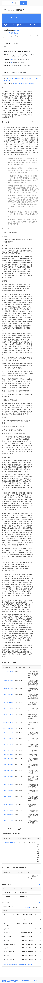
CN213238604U (8, 703)
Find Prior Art (23, 25)
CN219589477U (8, 728)
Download (27, 907)
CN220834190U (8, 722)
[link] (5, 915)
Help (14, 981)
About (4, 980)
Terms (35, 980)
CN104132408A (8, 715)
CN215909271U (8, 695)
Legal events (10, 78)
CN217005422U (8, 811)
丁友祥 (16, 33)
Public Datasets (26, 980)
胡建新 (11, 33)
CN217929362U (8, 791)
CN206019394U (8, 681)
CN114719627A (8, 797)
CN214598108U (8, 765)
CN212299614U (8, 759)
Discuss (31, 83)
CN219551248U (8, 733)
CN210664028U (8, 777)
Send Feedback (13, 980)
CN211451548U (8, 821)
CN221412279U (8, 689)
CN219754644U (8, 771)
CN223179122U (8, 805)
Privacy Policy (6, 981)
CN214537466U (8, 739)
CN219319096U (8, 815)
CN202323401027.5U (9, 842)
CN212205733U (8, 755)
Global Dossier (23, 83)
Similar (33, 25)
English (16, 30)
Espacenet (15, 83)
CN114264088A (8, 671)
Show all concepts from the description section (17, 964)
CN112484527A (8, 709)
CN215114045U (8, 751)
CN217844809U (8, 785)
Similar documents (20, 78)
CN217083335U (8, 745)
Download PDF (10, 25)
